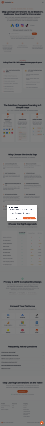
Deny (16, 218)
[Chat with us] (42, 423)
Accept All (29, 218)
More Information (12, 215)
